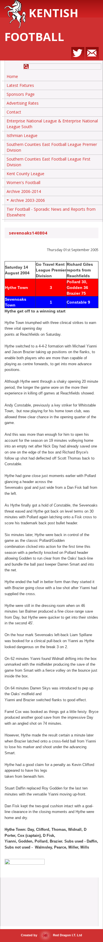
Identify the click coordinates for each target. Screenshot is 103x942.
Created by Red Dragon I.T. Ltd (51, 935)
